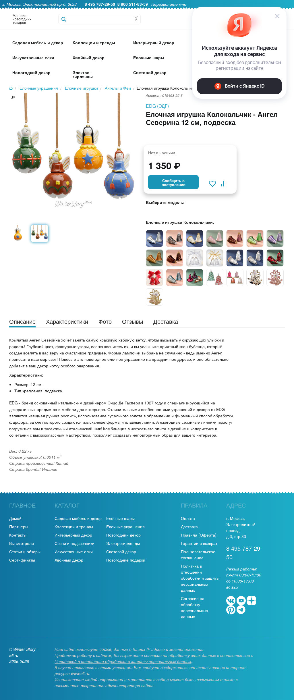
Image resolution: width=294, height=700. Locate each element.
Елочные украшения (125, 526)
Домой (15, 518)
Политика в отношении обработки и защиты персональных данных (200, 578)
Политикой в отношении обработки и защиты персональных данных (123, 661)
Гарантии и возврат (199, 543)
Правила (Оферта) (198, 535)
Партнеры (18, 526)
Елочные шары (120, 518)
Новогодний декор (123, 535)
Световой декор (121, 551)
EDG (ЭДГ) (157, 106)
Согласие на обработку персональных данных (194, 607)
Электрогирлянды (123, 543)
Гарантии (167, 10)
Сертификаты (22, 560)
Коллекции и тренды (74, 526)
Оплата (188, 518)
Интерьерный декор (73, 535)
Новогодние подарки (125, 560)
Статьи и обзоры (24, 551)
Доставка (189, 526)
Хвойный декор (69, 560)
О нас (147, 10)
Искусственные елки (74, 551)
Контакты (17, 535)
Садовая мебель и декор (78, 518)
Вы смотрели (21, 543)
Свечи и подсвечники (74, 543)
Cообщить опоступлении (173, 182)
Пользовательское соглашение (198, 554)
